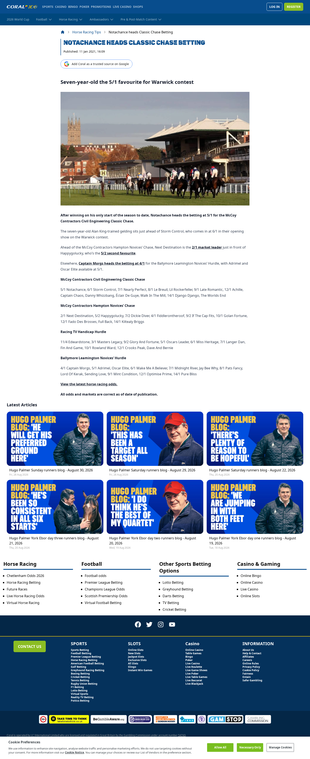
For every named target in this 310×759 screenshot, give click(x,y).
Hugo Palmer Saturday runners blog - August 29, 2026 (152, 470)
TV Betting (171, 602)
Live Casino (249, 589)
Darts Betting (173, 596)
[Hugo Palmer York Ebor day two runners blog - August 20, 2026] (155, 507)
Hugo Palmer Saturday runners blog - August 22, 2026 (252, 470)
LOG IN (274, 7)
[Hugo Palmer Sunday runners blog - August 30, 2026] (55, 439)
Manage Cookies (280, 747)
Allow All (220, 747)
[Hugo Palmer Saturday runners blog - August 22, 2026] (255, 439)
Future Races (17, 589)
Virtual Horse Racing (23, 602)
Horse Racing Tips (86, 32)
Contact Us (29, 646)
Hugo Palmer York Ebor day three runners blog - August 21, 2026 (54, 540)
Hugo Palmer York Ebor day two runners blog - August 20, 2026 (152, 540)
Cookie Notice (74, 752)
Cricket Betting (174, 609)
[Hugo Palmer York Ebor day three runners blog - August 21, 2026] (55, 507)
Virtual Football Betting (103, 602)
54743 (182, 735)
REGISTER (294, 7)
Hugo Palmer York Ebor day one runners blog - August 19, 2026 (252, 540)
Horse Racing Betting (23, 582)
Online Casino (252, 582)
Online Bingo (251, 575)
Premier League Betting (104, 582)
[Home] (63, 32)
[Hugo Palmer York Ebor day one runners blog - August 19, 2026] (255, 507)
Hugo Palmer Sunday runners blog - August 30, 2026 (51, 470)
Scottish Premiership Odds (106, 596)
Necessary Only (250, 747)
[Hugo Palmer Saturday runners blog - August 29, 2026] (155, 439)
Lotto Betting (173, 582)
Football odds (95, 575)
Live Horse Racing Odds (25, 596)
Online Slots (250, 596)
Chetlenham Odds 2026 (25, 575)
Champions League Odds (105, 589)
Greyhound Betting (178, 589)
